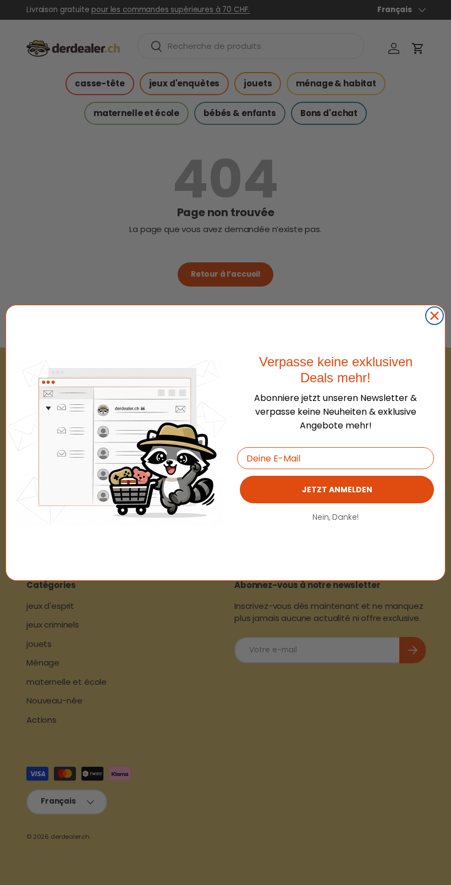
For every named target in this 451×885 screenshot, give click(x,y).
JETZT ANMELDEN (337, 489)
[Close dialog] (434, 316)
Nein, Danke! (335, 517)
